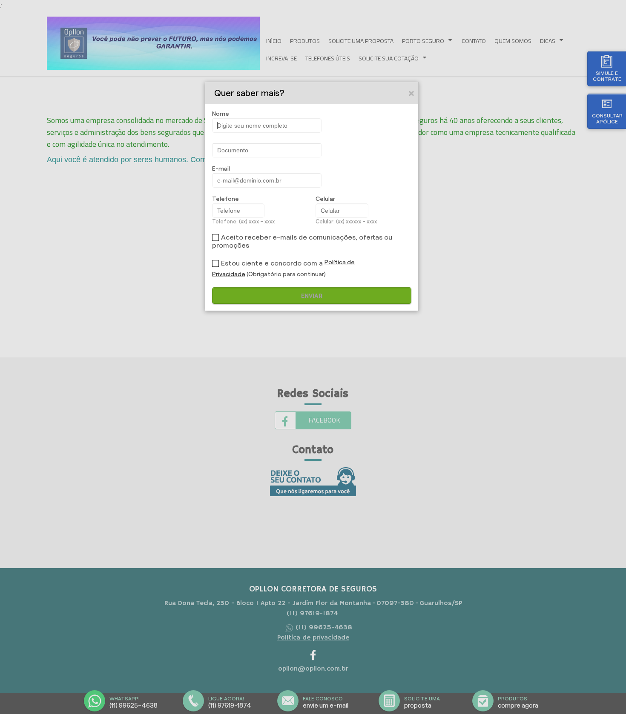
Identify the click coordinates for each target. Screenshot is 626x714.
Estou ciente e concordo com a (272, 263)
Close (412, 93)
